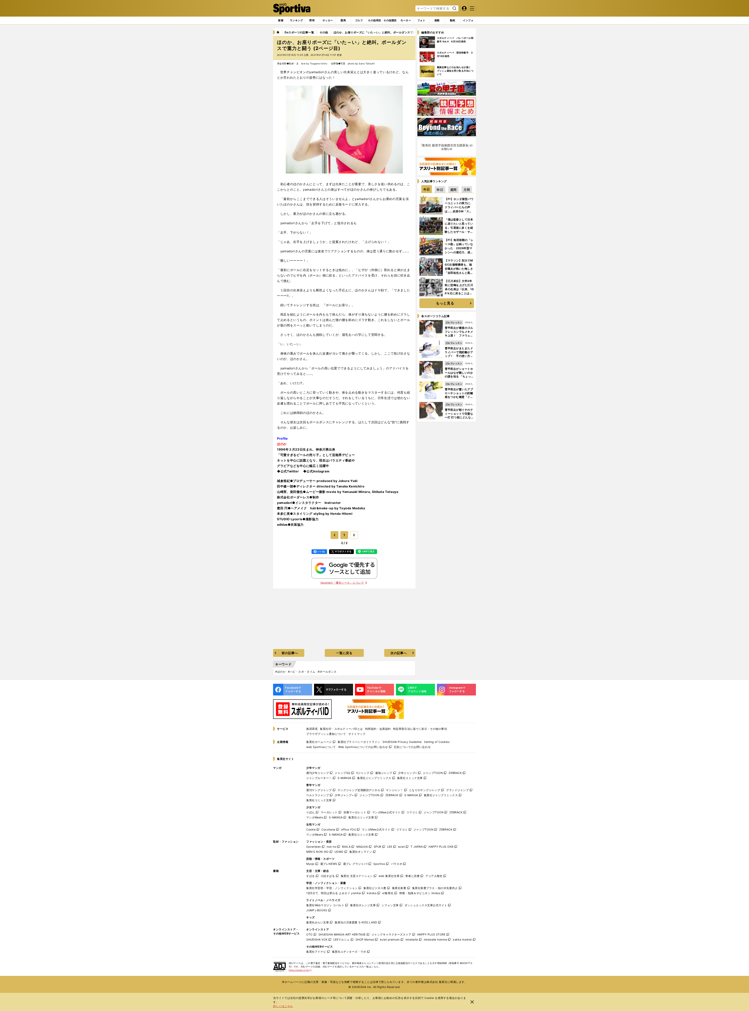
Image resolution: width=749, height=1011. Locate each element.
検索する (454, 8)
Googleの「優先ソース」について (342, 582)
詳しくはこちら (283, 1006)
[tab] (312, 20)
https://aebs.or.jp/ (300, 970)
